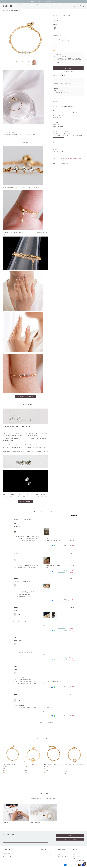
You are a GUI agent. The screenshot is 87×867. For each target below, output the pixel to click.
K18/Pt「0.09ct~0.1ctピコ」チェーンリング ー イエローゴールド (74, 765)
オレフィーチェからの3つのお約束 (31, 4)
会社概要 (74, 854)
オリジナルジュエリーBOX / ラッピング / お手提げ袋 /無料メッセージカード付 (67, 60)
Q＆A (59, 93)
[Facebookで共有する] (56, 75)
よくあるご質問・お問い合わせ (70, 839)
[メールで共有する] (64, 75)
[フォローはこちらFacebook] (8, 856)
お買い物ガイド (58, 4)
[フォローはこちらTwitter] (6, 856)
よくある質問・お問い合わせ (63, 856)
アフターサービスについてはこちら (60, 163)
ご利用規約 (75, 849)
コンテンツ (50, 4)
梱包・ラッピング (44, 849)
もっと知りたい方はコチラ (25, 501)
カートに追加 (68, 68)
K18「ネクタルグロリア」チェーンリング (52, 764)
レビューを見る (49, 511)
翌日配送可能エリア (58, 83)
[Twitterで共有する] (58, 75)
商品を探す (19, 4)
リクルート (75, 858)
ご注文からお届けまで (62, 849)
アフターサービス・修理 (45, 851)
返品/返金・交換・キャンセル (63, 854)
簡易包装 (57, 62)
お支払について (61, 851)
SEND (45, 840)
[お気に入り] (84, 864)
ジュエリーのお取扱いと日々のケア (47, 854)
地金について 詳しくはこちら (59, 115)
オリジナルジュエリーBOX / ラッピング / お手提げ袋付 (67, 58)
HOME (4, 10)
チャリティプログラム (77, 856)
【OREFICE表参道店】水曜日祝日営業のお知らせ (43, 1)
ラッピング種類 (57, 54)
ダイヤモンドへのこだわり (58, 137)
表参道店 (39, 6)
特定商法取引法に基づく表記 (78, 851)
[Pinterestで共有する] (60, 75)
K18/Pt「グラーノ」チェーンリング (9, 764)
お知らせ (44, 4)
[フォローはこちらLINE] (10, 856)
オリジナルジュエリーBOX (61, 56)
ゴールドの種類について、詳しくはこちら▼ (26, 396)
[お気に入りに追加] (20, 745)
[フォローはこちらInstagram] (3, 856)
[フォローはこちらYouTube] (13, 856)
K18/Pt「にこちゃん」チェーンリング (31, 764)
